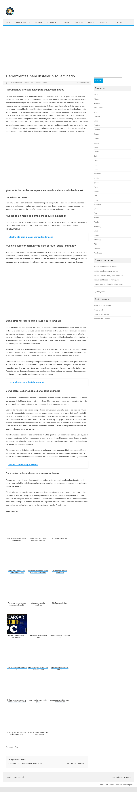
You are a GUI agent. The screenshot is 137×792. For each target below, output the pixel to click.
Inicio (8, 22)
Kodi (95, 196)
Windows (97, 248)
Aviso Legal (98, 310)
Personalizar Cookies (102, 319)
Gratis (96, 169)
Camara (38, 22)
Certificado (52, 22)
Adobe (96, 99)
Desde (96, 152)
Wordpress (98, 253)
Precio (96, 218)
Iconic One (104, 785)
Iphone (96, 183)
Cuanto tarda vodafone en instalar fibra (25, 763)
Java (95, 187)
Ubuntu (96, 235)
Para (90, 22)
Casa (96, 121)
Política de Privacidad (102, 305)
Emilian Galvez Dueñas (19, 83)
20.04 (96, 95)
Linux (96, 200)
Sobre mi (103, 22)
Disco (96, 161)
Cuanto (96, 138)
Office (96, 209)
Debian (96, 147)
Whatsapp (97, 240)
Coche (96, 134)
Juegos (96, 191)
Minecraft (97, 205)
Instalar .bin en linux (77, 763)
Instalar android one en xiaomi (105, 267)
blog (95, 112)
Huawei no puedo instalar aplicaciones (108, 284)
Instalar (79, 22)
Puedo (96, 222)
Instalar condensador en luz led (106, 271)
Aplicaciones (22, 22)
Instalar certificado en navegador (106, 280)
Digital (67, 22)
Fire (95, 165)
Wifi (95, 244)
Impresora (97, 174)
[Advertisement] (68, 48)
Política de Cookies (101, 314)
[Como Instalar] (10, 15)
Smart (96, 231)
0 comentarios (83, 83)
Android (97, 103)
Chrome (97, 130)
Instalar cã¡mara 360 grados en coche (108, 275)
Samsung (97, 226)
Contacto (117, 22)
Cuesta (96, 143)
